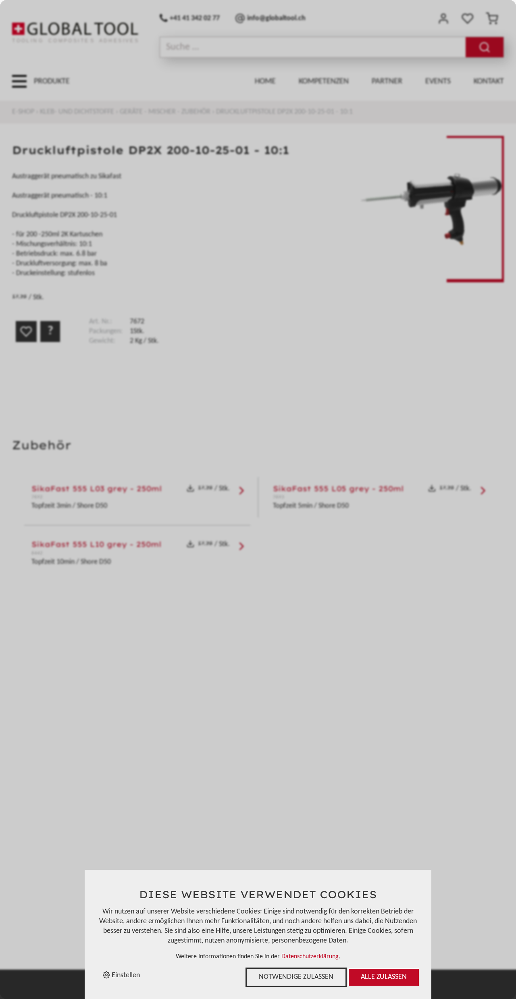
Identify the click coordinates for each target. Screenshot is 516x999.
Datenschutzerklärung (310, 956)
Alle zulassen (384, 977)
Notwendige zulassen (296, 977)
